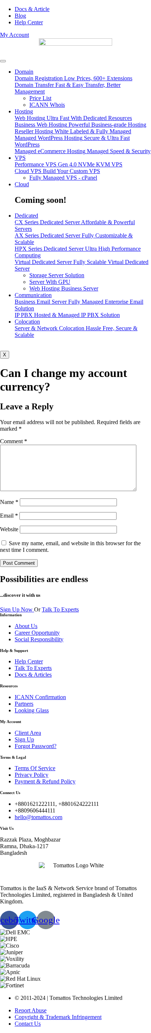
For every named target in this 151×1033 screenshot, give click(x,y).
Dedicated (26, 215)
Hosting (24, 111)
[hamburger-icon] (3, 61)
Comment (13, 441)
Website (9, 529)
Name (9, 502)
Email (9, 515)
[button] (14, 35)
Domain (24, 71)
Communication (33, 295)
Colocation (27, 321)
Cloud (22, 184)
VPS (20, 158)
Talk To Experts (60, 609)
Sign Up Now (17, 609)
